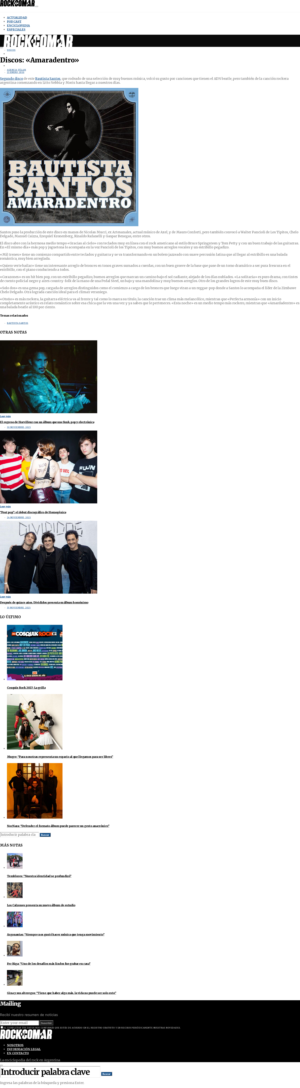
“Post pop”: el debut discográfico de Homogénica (33, 512)
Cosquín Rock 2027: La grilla (26, 687)
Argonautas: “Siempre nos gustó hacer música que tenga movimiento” (56, 934)
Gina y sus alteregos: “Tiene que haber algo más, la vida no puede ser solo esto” (61, 993)
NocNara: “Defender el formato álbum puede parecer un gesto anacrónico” (58, 826)
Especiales (16, 29)
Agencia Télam (16, 70)
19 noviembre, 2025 (19, 607)
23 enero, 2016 (15, 72)
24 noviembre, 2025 (19, 517)
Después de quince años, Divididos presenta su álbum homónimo (44, 602)
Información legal (24, 1049)
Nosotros (15, 1045)
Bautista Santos (47, 79)
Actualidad (17, 17)
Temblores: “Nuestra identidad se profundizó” (39, 876)
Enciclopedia (18, 25)
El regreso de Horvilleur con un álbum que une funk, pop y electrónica (47, 422)
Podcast (14, 21)
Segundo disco (11, 79)
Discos (11, 50)
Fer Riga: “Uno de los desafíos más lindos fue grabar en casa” (48, 963)
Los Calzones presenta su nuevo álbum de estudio (41, 905)
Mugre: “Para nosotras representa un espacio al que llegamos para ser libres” (60, 756)
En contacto (18, 1053)
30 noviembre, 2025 (19, 427)
